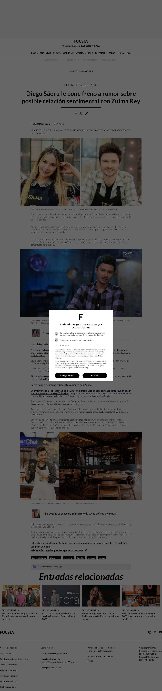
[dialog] (81, 345)
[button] (81, 345)
